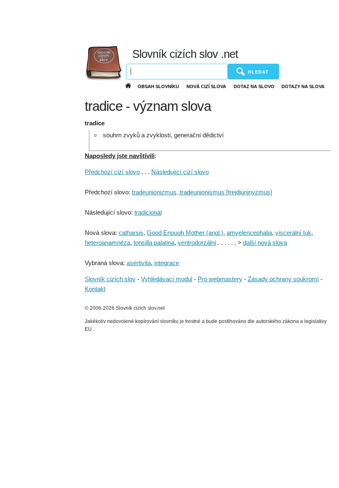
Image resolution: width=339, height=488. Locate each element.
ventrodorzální (197, 242)
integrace (166, 262)
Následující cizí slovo (180, 171)
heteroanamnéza (107, 242)
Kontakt (95, 288)
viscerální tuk (293, 232)
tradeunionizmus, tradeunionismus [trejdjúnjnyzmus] (202, 192)
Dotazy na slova (303, 86)
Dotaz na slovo (254, 86)
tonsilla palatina (154, 242)
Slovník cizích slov (110, 278)
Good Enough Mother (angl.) (185, 232)
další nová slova (265, 242)
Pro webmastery (220, 278)
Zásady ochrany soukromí (283, 278)
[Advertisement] (161, 20)
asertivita (139, 262)
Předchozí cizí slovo (112, 171)
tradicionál (148, 212)
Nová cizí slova (206, 86)
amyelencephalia (249, 232)
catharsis (131, 232)
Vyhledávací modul (166, 278)
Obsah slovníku (158, 86)
